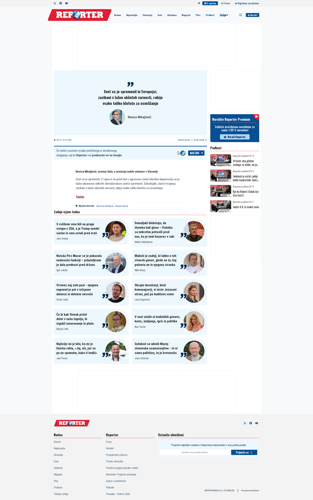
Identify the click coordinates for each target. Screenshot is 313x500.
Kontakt (110, 448)
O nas (109, 441)
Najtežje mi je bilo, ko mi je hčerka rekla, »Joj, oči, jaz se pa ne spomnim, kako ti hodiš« (76, 348)
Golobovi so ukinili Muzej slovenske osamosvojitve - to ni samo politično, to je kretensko (156, 348)
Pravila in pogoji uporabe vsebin (122, 467)
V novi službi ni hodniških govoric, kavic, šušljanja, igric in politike (157, 319)
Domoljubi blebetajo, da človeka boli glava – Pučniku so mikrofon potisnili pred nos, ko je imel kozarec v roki (154, 229)
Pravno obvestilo (114, 461)
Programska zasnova (116, 454)
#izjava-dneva (121, 206)
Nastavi (194, 153)
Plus (198, 15)
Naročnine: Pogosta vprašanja (121, 474)
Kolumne (172, 15)
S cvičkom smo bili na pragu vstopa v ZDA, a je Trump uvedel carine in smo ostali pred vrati (77, 228)
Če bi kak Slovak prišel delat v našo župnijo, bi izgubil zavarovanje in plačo (75, 319)
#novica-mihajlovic (105, 206)
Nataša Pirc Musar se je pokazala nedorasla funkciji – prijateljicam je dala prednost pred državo (79, 260)
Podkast (210, 15)
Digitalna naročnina (248, 3)
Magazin (186, 15)
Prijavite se (242, 452)
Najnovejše (132, 15)
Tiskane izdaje (224, 15)
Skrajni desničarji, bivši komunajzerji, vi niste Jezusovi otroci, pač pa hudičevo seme (156, 289)
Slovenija (147, 15)
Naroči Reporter (237, 137)
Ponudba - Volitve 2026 (118, 494)
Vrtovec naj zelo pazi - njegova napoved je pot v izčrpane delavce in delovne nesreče (77, 289)
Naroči (253, 15)
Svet (159, 15)
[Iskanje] (240, 15)
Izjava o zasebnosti (116, 481)
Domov (117, 15)
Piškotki (110, 487)
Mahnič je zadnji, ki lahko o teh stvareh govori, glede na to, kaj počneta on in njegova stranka (155, 260)
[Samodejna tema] (199, 3)
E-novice (211, 3)
